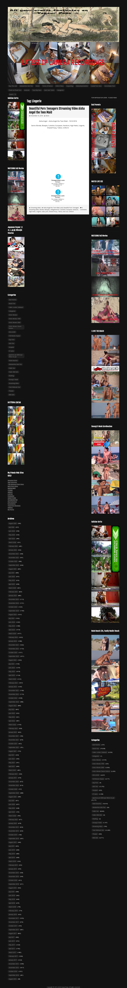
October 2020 (13, 789)
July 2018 (11, 892)
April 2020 (12, 812)
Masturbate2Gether (82, 86)
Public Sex (12, 368)
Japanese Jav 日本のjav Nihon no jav (15, 356)
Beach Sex (12, 303)
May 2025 (12, 580)
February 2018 (13, 911)
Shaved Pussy (53, 211)
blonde (42, 209)
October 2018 (13, 880)
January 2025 (13, 595)
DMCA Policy (59, 86)
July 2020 (11, 800)
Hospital (11, 347)
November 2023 (14, 649)
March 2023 (12, 679)
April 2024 (12, 630)
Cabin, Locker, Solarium (16, 307)
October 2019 (13, 835)
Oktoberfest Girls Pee (26, 86)
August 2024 (12, 614)
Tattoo (60, 211)
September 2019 (14, 838)
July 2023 (11, 664)
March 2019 (12, 861)
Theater (11, 391)
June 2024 (12, 622)
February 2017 (13, 956)
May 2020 (12, 808)
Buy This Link (13, 86)
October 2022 (13, 698)
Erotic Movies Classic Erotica (15, 327)
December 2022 (14, 690)
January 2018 (13, 914)
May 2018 (12, 899)
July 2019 (11, 846)
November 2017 (14, 922)
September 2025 (14, 565)
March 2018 (12, 907)
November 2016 (14, 967)
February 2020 (13, 819)
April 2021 (12, 766)
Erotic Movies (13, 315)
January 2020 (13, 823)
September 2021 (14, 747)
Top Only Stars (36, 90)
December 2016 (14, 964)
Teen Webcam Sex (14, 387)
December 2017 (14, 918)
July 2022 (11, 709)
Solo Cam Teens (49, 90)
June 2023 (12, 668)
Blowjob (47, 209)
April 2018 (12, 903)
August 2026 (12, 523)
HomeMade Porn (110, 86)
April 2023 (12, 675)
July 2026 (11, 527)
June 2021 (12, 759)
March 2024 (12, 633)
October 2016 (13, 971)
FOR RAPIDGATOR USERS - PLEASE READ (104, 98)
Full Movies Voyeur (14, 336)
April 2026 (12, 538)
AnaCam (26, 90)
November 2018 (14, 876)
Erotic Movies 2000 (14, 322)
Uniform (71, 211)
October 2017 (13, 926)
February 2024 (13, 637)
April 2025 (12, 584)
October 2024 (13, 607)
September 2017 (14, 929)
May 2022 (12, 717)
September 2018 (14, 884)
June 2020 (12, 804)
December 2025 (14, 554)
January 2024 (13, 641)
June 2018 (12, 895)
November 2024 (14, 603)
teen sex (65, 211)
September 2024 (14, 611)
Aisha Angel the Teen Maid (51, 208)
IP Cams (11, 351)
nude (43, 211)
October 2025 (13, 561)
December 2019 (14, 827)
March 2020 (12, 816)
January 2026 (13, 550)
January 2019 (13, 869)
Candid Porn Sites (96, 86)
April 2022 (12, 721)
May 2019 (12, 854)
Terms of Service (47, 86)
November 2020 (14, 785)
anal (61, 208)
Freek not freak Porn (15, 90)
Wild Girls (11, 395)
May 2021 (12, 762)
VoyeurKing (69, 86)
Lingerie (38, 211)
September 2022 (14, 702)
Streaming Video (36, 208)
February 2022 (13, 728)
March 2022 (12, 724)
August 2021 (12, 751)
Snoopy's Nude (13, 379)
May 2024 (12, 626)
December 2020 (14, 781)
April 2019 (12, 857)
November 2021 (14, 740)
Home (37, 86)
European (69, 209)
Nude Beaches (13, 360)
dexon (47, 116)
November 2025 (14, 557)
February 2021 (13, 774)
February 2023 (13, 683)
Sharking (11, 376)
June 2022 (12, 713)
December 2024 (14, 599)
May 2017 (12, 945)
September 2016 (14, 975)
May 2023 (12, 671)
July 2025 (11, 573)
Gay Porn (11, 339)
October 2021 (13, 743)
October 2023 (13, 652)
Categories (60, 90)
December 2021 (14, 736)
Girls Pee (11, 343)
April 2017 (12, 948)
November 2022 (14, 694)
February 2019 (13, 865)
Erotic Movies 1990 (14, 319)
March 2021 (12, 770)
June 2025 (12, 576)
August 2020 (12, 797)
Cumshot (63, 209)
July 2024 (11, 618)
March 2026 (12, 542)
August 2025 (12, 569)
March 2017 (12, 952)
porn (46, 211)
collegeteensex (54, 209)
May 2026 (12, 535)
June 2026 (12, 531)
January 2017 (13, 960)
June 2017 (12, 941)
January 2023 (13, 687)
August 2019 (12, 842)
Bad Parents (12, 300)
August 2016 (12, 979)
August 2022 (12, 706)
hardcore (75, 209)
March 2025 (12, 588)
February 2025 (13, 592)
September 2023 (14, 656)
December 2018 (14, 873)
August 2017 (12, 933)
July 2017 (11, 937)
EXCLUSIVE (12, 332)
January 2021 (13, 778)
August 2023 (12, 660)
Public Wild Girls (13, 372)
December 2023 (14, 645)
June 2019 (12, 850)
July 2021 (11, 755)
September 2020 (14, 793)
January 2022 (13, 732)
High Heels (32, 211)
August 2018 (12, 888)
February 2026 (13, 546)
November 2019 (14, 831)
